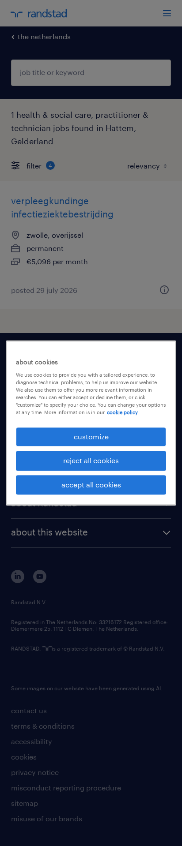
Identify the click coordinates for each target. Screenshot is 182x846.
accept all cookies (91, 484)
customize (91, 436)
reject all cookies (91, 461)
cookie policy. (123, 412)
